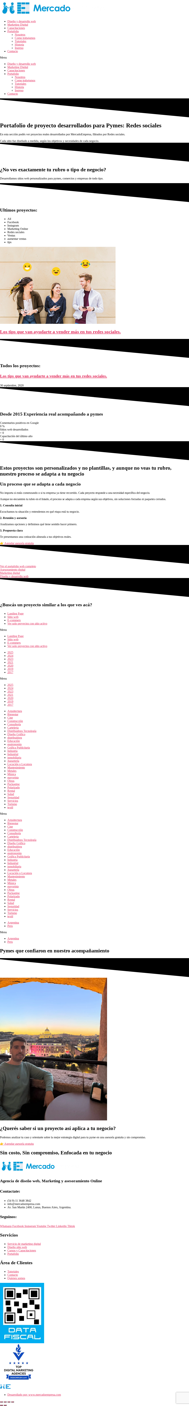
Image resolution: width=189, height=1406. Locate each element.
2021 (10, 662)
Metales (11, 770)
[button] (94, 57)
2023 (10, 659)
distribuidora (14, 737)
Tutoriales (20, 41)
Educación (13, 741)
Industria (12, 750)
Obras (10, 780)
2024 (10, 655)
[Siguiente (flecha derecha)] (5, 1405)
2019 (10, 669)
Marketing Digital (17, 24)
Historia (19, 44)
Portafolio (13, 31)
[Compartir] (8, 1401)
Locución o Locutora (19, 764)
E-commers (14, 620)
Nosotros (20, 34)
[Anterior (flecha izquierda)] (1, 1405)
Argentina (13, 922)
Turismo (12, 804)
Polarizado (13, 787)
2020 (10, 665)
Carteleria (13, 727)
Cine (10, 717)
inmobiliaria (14, 757)
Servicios (12, 800)
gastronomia (14, 744)
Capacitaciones (16, 28)
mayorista (13, 777)
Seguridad (13, 797)
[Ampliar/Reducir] (1, 1401)
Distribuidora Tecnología (21, 731)
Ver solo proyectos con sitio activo (27, 623)
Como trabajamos (25, 38)
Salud (10, 794)
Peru (10, 925)
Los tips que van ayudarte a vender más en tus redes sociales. (53, 376)
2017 (10, 672)
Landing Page (15, 613)
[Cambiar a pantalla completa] (5, 1401)
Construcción (15, 721)
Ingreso (19, 47)
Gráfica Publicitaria (18, 747)
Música (11, 774)
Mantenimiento (16, 767)
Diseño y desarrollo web (21, 21)
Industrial (12, 754)
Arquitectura (14, 711)
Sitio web (12, 616)
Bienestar (12, 714)
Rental (11, 790)
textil (10, 807)
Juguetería (13, 760)
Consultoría (14, 724)
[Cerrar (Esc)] (12, 1401)
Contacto (12, 51)
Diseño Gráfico (16, 734)
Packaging (13, 784)
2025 (10, 652)
